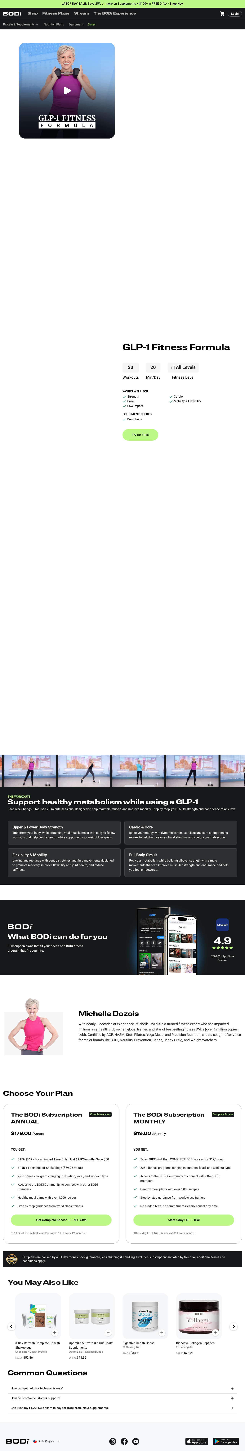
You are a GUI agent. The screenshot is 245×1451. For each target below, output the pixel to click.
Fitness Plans (55, 13)
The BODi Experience (115, 13)
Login (235, 13)
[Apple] (196, 1441)
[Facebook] (124, 1441)
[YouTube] (135, 1441)
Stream (81, 13)
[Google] (226, 1441)
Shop (33, 13)
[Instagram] (112, 1441)
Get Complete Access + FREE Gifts (61, 1220)
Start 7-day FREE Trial (184, 1220)
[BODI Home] (12, 14)
